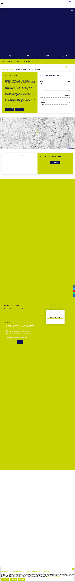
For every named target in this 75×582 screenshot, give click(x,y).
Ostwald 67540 (12, 69)
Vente (3, 69)
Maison (6, 69)
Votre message (7, 322)
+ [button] (1, 118)
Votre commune (7, 319)
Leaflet (64, 148)
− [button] (1, 120)
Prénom (6, 312)
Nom (21, 312)
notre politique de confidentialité (53, 576)
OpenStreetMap (68, 148)
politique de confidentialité (21, 337)
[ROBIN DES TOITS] (70, 4)
